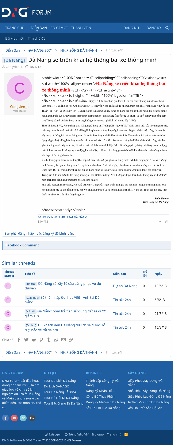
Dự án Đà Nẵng (125, 286)
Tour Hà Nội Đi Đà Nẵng (61, 397)
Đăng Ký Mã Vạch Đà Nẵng (105, 402)
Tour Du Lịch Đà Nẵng (60, 380)
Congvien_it (14, 67)
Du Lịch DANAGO (56, 386)
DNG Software (12, 440)
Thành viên (81, 28)
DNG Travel (34, 440)
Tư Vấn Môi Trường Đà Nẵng (148, 402)
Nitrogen (55, 434)
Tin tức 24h (122, 299)
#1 (167, 221)
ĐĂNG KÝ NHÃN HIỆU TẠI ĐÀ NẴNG (62, 217)
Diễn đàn (39, 28)
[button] (37, 30)
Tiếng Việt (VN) (78, 434)
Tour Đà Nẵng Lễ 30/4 (60, 392)
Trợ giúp (98, 434)
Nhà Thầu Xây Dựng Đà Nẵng (149, 391)
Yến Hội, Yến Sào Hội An (145, 408)
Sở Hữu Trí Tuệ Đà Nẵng (103, 408)
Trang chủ (14, 28)
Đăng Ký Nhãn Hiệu (100, 391)
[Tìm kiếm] (167, 28)
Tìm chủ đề (36, 38)
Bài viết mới (14, 38)
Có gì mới (59, 28)
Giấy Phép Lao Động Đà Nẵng (149, 396)
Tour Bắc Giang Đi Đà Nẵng (64, 403)
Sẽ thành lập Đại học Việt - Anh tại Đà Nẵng (62, 299)
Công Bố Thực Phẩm (101, 396)
